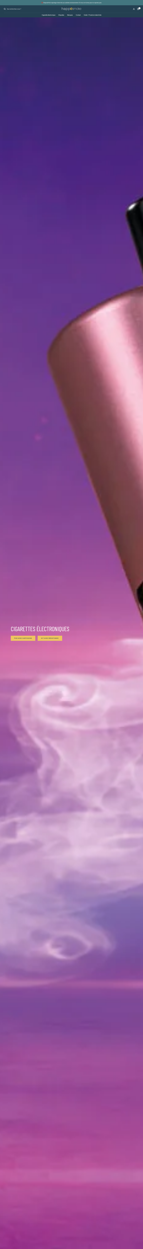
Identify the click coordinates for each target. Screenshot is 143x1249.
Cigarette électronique (48, 15)
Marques (70, 15)
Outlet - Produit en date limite (92, 15)
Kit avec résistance (50, 638)
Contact (78, 15)
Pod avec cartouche (23, 638)
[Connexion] (134, 9)
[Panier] (138, 9)
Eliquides (61, 15)
